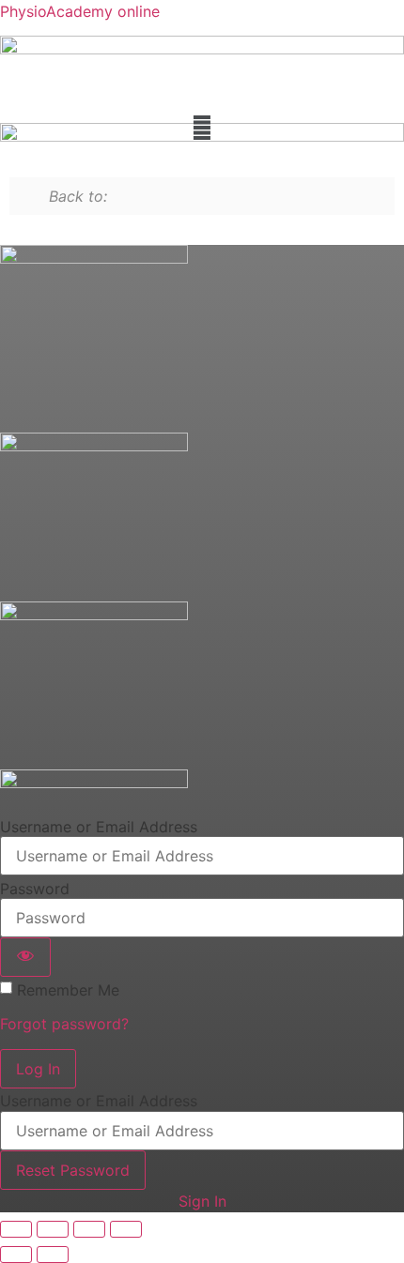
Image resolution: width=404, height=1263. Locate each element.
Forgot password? (64, 1023)
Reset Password (73, 1170)
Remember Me (68, 989)
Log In (38, 1068)
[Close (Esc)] (126, 1229)
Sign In (202, 1201)
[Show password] (25, 957)
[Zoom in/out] (16, 1229)
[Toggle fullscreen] (53, 1229)
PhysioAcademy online (80, 11)
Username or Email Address (98, 826)
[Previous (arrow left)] (16, 1254)
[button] (201, 128)
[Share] (89, 1229)
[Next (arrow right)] (53, 1254)
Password (35, 888)
